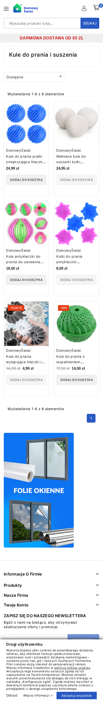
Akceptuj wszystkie (77, 695)
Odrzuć (12, 695)
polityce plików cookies (72, 667)
